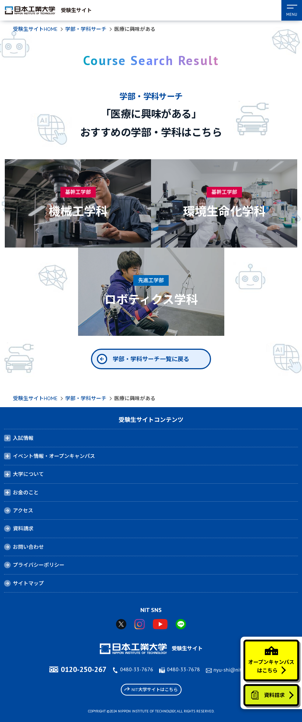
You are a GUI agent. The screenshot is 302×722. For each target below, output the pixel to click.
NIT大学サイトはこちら (154, 689)
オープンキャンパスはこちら (271, 666)
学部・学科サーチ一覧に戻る (151, 359)
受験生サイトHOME (35, 29)
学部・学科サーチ (85, 29)
